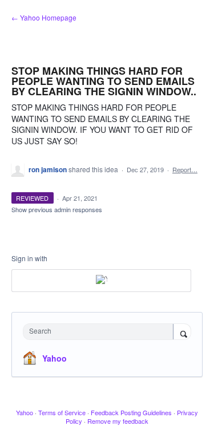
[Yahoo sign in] (101, 280)
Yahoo (54, 358)
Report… (184, 169)
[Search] (182, 332)
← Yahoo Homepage (43, 17)
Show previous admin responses (56, 209)
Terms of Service (62, 412)
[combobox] (101, 331)
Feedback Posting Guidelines (131, 412)
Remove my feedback (117, 420)
